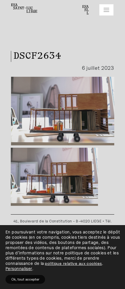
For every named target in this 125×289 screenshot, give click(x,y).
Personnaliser (19, 268)
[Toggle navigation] (106, 10)
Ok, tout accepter (25, 279)
